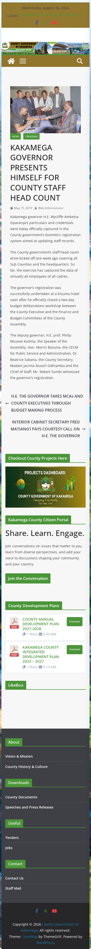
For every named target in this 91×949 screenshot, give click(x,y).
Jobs (8, 847)
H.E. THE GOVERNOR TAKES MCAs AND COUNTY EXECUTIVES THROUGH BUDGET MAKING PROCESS (47, 403)
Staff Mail (13, 888)
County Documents (21, 797)
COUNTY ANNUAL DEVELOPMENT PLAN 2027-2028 (41, 624)
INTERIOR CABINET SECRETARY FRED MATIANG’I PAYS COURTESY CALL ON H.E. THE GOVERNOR (45, 429)
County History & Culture (26, 766)
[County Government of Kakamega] (45, 45)
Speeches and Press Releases (29, 807)
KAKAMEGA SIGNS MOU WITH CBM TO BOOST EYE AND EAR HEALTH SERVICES (51, 18)
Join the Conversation (28, 578)
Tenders (12, 837)
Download (74, 621)
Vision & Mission (19, 756)
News (15, 136)
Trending (31, 136)
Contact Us (14, 878)
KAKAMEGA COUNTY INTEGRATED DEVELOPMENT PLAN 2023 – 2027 (41, 654)
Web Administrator (51, 208)
